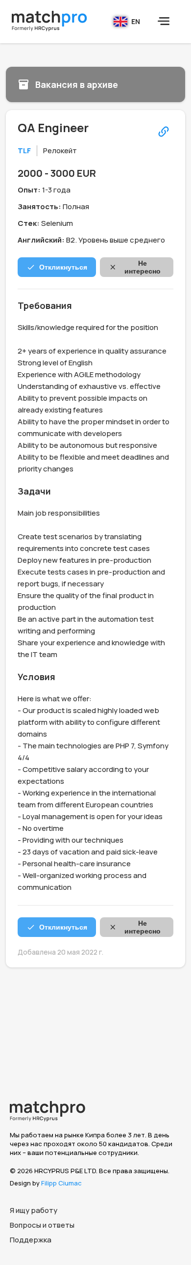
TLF (24, 150)
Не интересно (142, 267)
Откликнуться (63, 267)
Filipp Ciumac (61, 1183)
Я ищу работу (33, 1210)
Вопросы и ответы (42, 1225)
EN (135, 21)
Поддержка (30, 1240)
